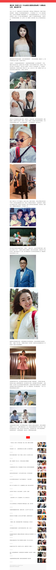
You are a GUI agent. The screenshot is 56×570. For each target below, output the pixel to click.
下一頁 (28, 437)
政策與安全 (13, 566)
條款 (15, 566)
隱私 (17, 566)
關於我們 (11, 566)
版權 (18, 566)
